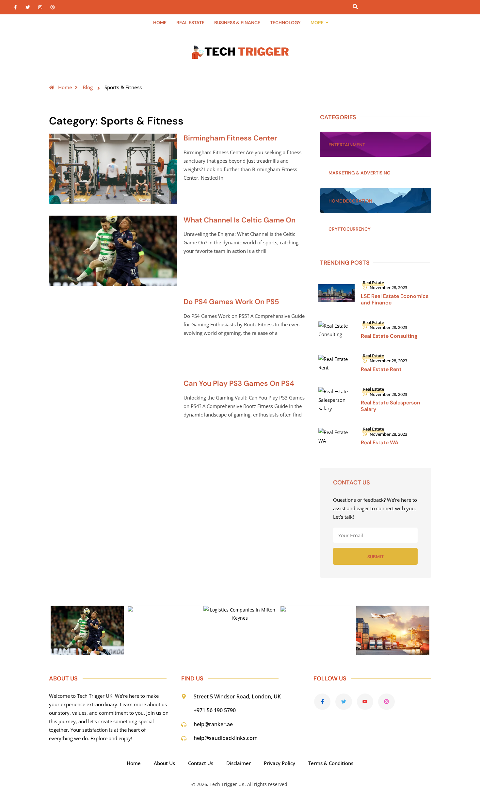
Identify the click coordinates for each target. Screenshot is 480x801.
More (317, 22)
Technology (285, 22)
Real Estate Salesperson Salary (390, 406)
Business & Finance (237, 22)
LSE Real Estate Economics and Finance (394, 299)
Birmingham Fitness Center (230, 138)
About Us (164, 763)
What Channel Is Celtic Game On (240, 220)
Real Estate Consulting (389, 336)
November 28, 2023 (388, 287)
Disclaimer (238, 763)
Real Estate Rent (381, 369)
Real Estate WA (379, 442)
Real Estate (190, 22)
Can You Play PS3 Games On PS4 (239, 383)
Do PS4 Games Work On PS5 (231, 301)
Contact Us (200, 763)
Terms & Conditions (330, 763)
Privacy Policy (279, 763)
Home (160, 22)
